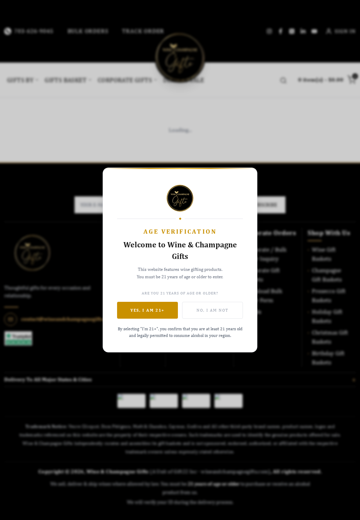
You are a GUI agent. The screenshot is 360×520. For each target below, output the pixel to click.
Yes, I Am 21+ (147, 310)
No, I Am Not (213, 310)
